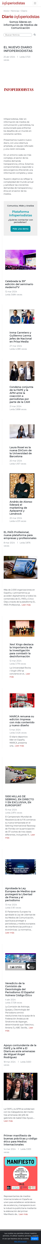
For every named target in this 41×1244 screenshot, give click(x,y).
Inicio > (7, 11)
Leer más (26, 605)
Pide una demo (20, 229)
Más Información (20, 1242)
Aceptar (35, 1239)
